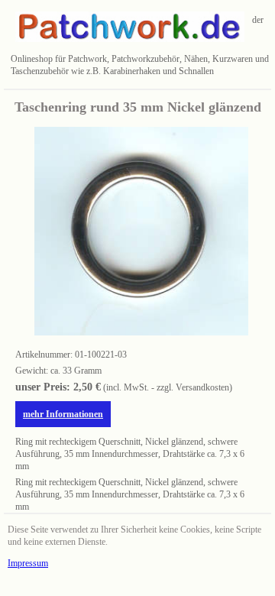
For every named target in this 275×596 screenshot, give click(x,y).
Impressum (28, 563)
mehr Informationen (63, 414)
